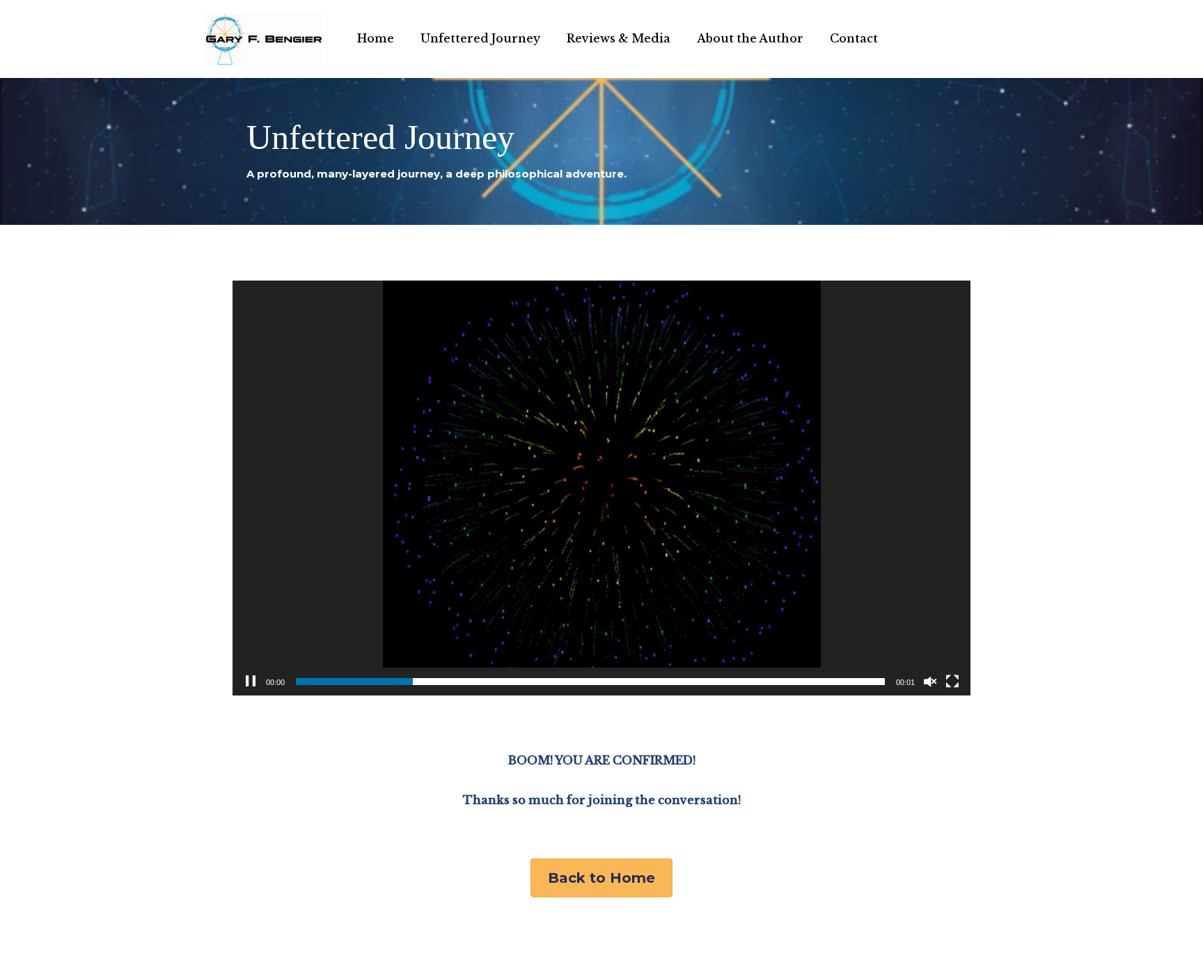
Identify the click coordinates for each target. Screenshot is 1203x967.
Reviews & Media (618, 38)
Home (375, 38)
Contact (854, 38)
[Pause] (251, 682)
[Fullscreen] (952, 682)
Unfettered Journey (480, 38)
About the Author (750, 38)
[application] (601, 488)
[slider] (590, 681)
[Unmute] (930, 682)
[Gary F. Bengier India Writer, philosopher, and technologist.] (264, 39)
